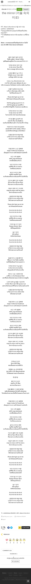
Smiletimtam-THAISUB (21, 516)
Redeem (26, 573)
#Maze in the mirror (24, 513)
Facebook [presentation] (13, 554)
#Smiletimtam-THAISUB (9, 513)
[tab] (7, 550)
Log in (16, 561)
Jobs (20, 575)
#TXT (17, 513)
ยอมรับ (19, 9)
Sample (20, 573)
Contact (15, 575)
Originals (10, 573)
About (10, 575)
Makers (6, 1)
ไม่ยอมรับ (26, 9)
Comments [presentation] (7, 550)
